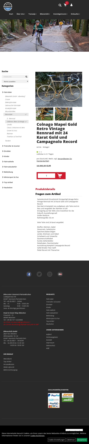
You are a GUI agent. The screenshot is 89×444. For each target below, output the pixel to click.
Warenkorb (7, 359)
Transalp (32, 14)
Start (11, 14)
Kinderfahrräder (10, 108)
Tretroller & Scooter (12, 146)
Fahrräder (8, 92)
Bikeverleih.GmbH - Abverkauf (15, 96)
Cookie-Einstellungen (57, 440)
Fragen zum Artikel (48, 194)
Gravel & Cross (12, 130)
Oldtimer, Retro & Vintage (15, 121)
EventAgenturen (59, 14)
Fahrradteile (9, 161)
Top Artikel (8, 182)
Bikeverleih (44, 14)
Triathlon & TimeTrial (14, 136)
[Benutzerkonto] (71, 4)
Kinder (6, 156)
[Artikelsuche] (60, 5)
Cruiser (7, 99)
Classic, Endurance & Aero (16, 127)
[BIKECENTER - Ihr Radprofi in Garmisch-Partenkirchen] (19, 6)
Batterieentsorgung (10, 370)
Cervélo (9, 124)
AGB (47, 348)
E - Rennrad (11, 118)
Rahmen (10, 133)
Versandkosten (8, 364)
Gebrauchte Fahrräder (13, 105)
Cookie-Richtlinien (37, 436)
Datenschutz (50, 345)
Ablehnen (71, 440)
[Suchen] (26, 76)
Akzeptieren (82, 440)
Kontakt (49, 340)
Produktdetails (45, 189)
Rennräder (8, 114)
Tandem (8, 141)
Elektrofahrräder (10, 102)
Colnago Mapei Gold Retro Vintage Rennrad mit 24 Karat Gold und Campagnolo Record (57, 133)
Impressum (50, 343)
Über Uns (20, 14)
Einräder (7, 151)
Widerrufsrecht (8, 367)
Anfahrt (49, 334)
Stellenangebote (52, 337)
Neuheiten (8, 187)
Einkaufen (75, 14)
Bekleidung (8, 172)
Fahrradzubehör (10, 167)
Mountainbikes (10, 111)
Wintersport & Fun (11, 177)
